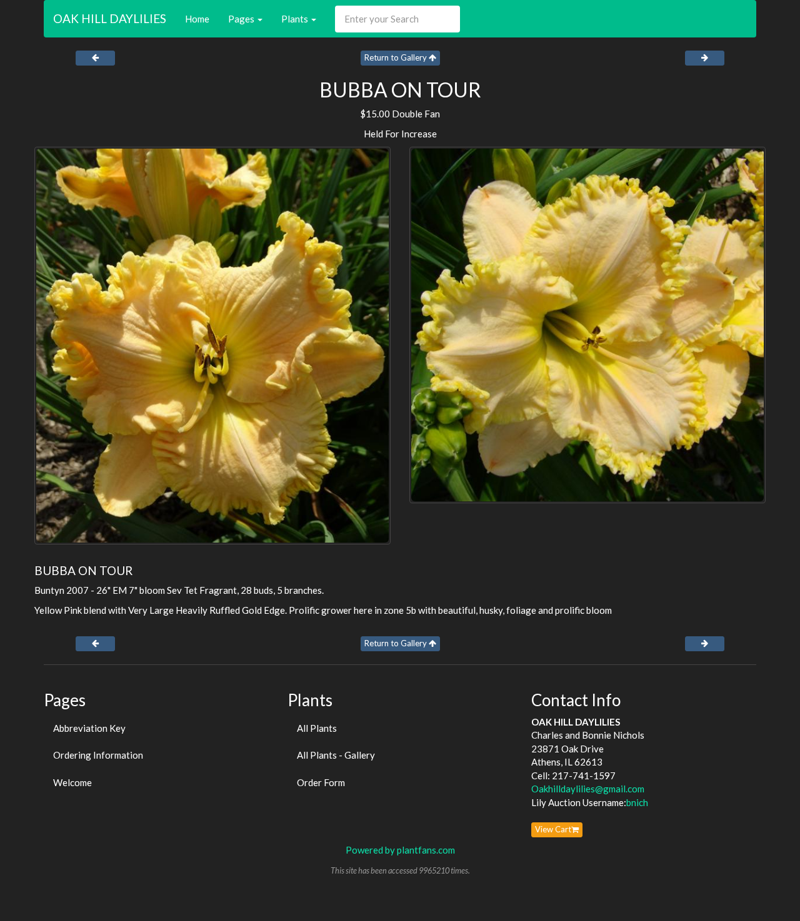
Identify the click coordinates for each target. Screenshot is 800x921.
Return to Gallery (396, 57)
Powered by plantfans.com (400, 849)
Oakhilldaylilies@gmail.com (587, 788)
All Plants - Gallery (336, 755)
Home (197, 18)
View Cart (553, 829)
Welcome (72, 782)
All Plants (317, 728)
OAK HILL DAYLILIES (109, 18)
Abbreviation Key (89, 728)
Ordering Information (98, 755)
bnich (637, 802)
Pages (242, 18)
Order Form (321, 782)
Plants (295, 18)
